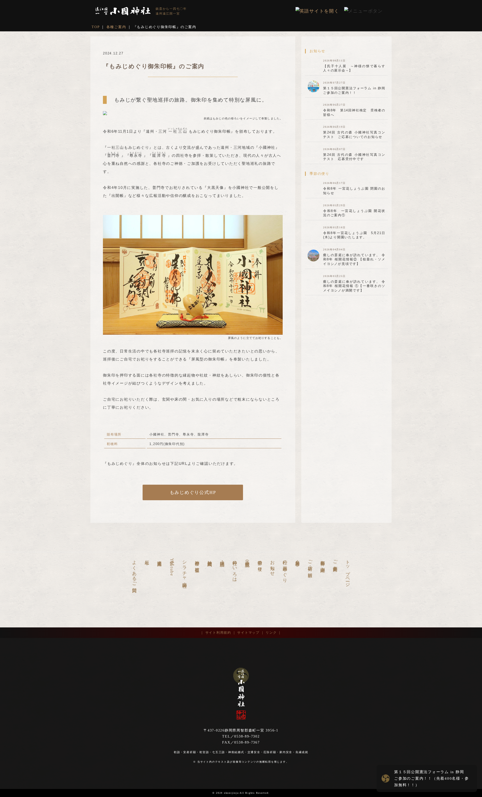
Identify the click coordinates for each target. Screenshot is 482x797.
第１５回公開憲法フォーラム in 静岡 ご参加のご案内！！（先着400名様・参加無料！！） (431, 778)
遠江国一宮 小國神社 (123, 11)
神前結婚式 (209, 558)
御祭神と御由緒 (322, 561)
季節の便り (259, 563)
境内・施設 (222, 558)
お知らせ (272, 565)
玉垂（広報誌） (247, 558)
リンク (271, 632)
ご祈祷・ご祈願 (310, 563)
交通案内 (159, 558)
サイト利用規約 (218, 632)
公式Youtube (171, 566)
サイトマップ (248, 632)
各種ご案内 (116, 27)
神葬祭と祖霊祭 (197, 561)
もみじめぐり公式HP (193, 492)
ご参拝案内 (335, 560)
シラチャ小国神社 (184, 569)
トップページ (347, 571)
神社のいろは (234, 568)
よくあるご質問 (134, 571)
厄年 (146, 557)
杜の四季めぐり (284, 568)
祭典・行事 (297, 558)
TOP (95, 27)
